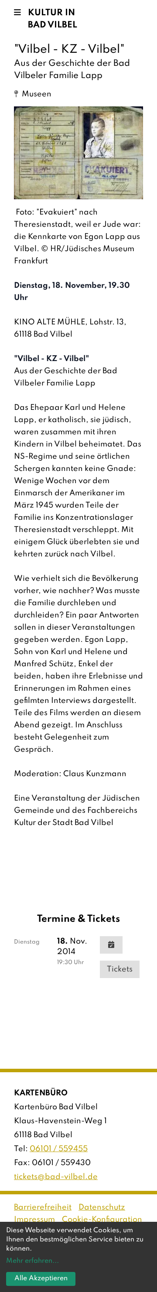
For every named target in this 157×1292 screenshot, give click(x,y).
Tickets (120, 969)
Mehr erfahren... (32, 1261)
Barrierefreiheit (43, 1207)
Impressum (34, 1220)
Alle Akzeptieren (41, 1278)
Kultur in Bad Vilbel (52, 19)
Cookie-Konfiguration (102, 1220)
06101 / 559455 (59, 1149)
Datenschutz (101, 1207)
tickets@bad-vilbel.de (56, 1177)
